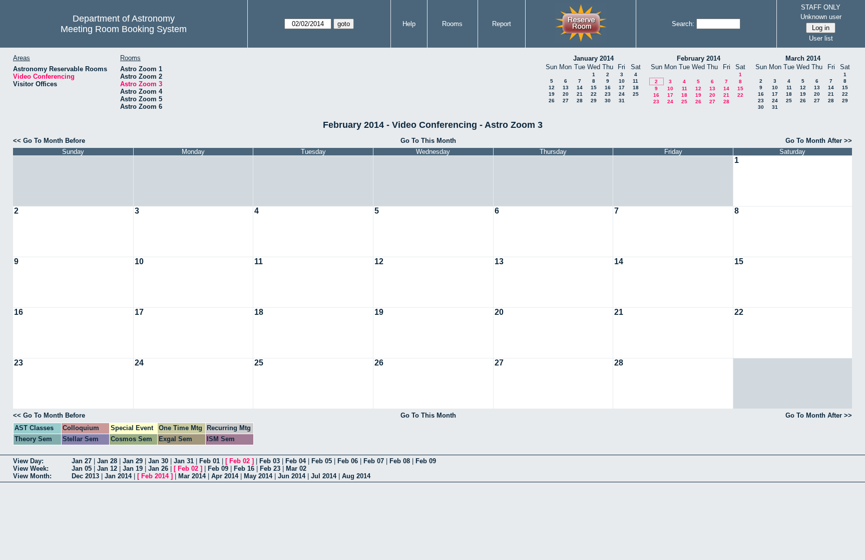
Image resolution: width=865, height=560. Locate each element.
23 (608, 94)
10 (622, 81)
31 (622, 100)
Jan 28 (107, 461)
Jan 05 (82, 468)
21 (580, 94)
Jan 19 (133, 468)
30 (608, 100)
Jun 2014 (291, 476)
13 (566, 87)
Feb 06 (347, 461)
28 (580, 100)
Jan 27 (82, 461)
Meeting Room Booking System (124, 29)
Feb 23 (270, 468)
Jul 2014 (323, 476)
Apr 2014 (224, 476)
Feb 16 (244, 468)
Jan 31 (184, 461)
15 (594, 87)
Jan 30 (158, 461)
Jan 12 (107, 468)
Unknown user (820, 17)
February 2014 (698, 58)
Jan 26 (158, 468)
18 (636, 87)
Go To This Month (428, 140)
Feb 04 (295, 461)
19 (552, 94)
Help (408, 24)
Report (501, 24)
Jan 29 (133, 461)
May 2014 (258, 476)
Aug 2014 (356, 476)
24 (622, 94)
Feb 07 (373, 461)
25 (636, 94)
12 (552, 87)
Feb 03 (269, 461)
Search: (683, 24)
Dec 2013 (85, 476)
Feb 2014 (155, 476)
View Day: (28, 461)
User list (821, 38)
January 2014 (593, 58)
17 (622, 87)
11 (635, 81)
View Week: (31, 468)
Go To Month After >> (818, 140)
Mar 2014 (192, 476)
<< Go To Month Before (49, 140)
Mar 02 (296, 468)
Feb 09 (425, 461)
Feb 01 (209, 461)
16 (608, 87)
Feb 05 (321, 461)
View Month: (32, 476)
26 (552, 100)
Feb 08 (399, 461)
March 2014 (802, 58)
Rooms (452, 24)
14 (580, 87)
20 (566, 94)
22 (594, 94)
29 (594, 100)
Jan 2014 (118, 476)
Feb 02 (239, 461)
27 (566, 100)
